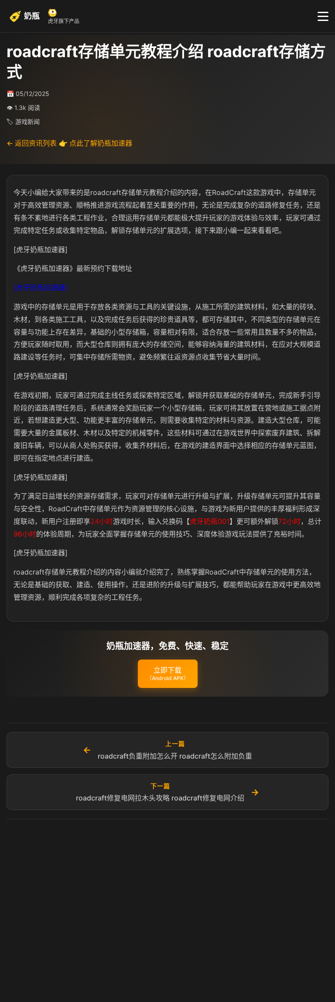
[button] (168, 674)
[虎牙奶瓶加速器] (41, 287)
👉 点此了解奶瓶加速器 (95, 143)
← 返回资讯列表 (32, 143)
